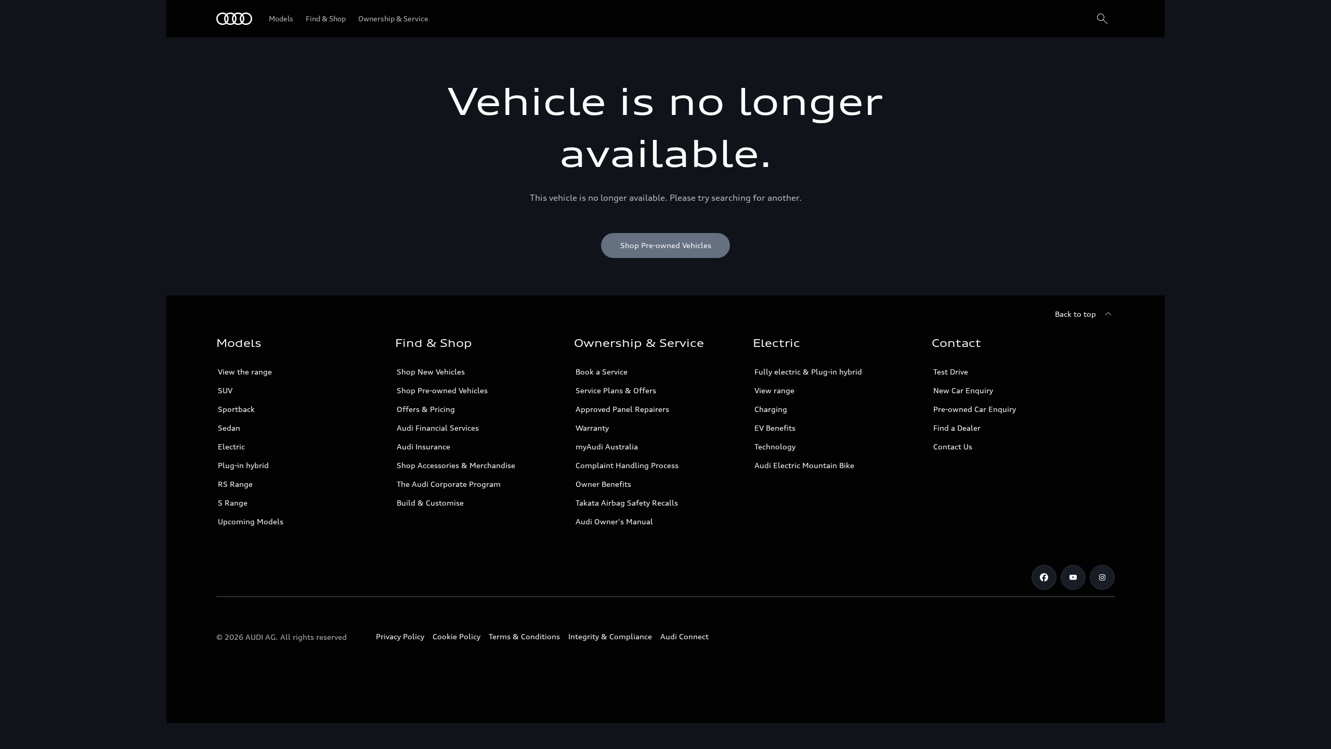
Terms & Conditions (524, 636)
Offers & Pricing (426, 409)
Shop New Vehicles (431, 371)
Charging (770, 409)
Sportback (236, 409)
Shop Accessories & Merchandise (456, 465)
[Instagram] (1102, 577)
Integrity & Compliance (610, 636)
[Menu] (234, 18)
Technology (774, 446)
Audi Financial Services (438, 427)
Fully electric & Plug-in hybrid (808, 371)
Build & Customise (430, 502)
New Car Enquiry (963, 390)
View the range (245, 371)
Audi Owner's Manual (614, 521)
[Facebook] (1044, 577)
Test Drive (950, 371)
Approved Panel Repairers (622, 409)
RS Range (235, 484)
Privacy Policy (400, 636)
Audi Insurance (423, 446)
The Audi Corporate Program (449, 484)
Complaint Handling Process (627, 465)
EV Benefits (774, 427)
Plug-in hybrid (243, 465)
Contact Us (952, 446)
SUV (225, 390)
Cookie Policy (456, 636)
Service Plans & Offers (616, 390)
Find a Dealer (957, 427)
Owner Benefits (603, 484)
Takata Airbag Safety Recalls (627, 502)
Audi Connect (684, 636)
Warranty (592, 427)
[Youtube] (1073, 577)
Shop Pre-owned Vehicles (442, 390)
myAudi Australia (607, 446)
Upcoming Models (250, 521)
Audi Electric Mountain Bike (804, 465)
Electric (231, 446)
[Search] (1102, 18)
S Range (232, 502)
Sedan (229, 427)
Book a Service (602, 371)
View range (774, 390)
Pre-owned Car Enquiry (974, 409)
